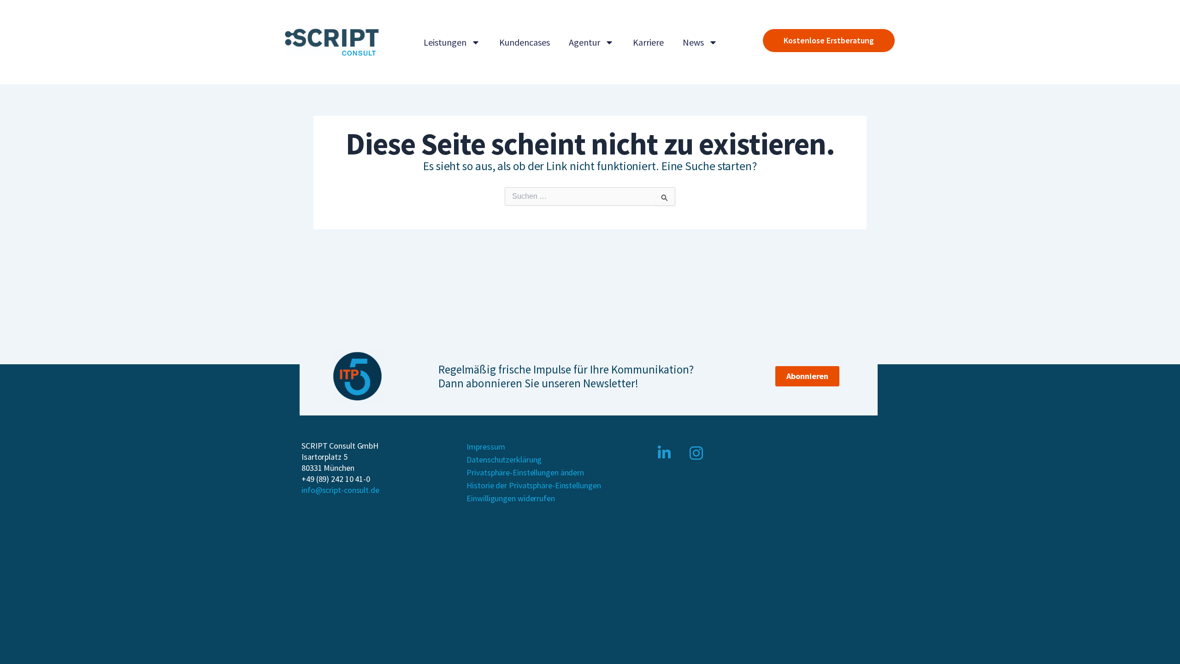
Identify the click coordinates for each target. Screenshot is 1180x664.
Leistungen (445, 42)
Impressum (485, 446)
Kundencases (524, 42)
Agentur (584, 42)
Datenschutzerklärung (504, 459)
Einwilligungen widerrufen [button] (510, 498)
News (693, 42)
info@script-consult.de (340, 490)
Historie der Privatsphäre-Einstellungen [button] (533, 485)
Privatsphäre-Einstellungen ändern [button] (525, 472)
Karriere (648, 42)
